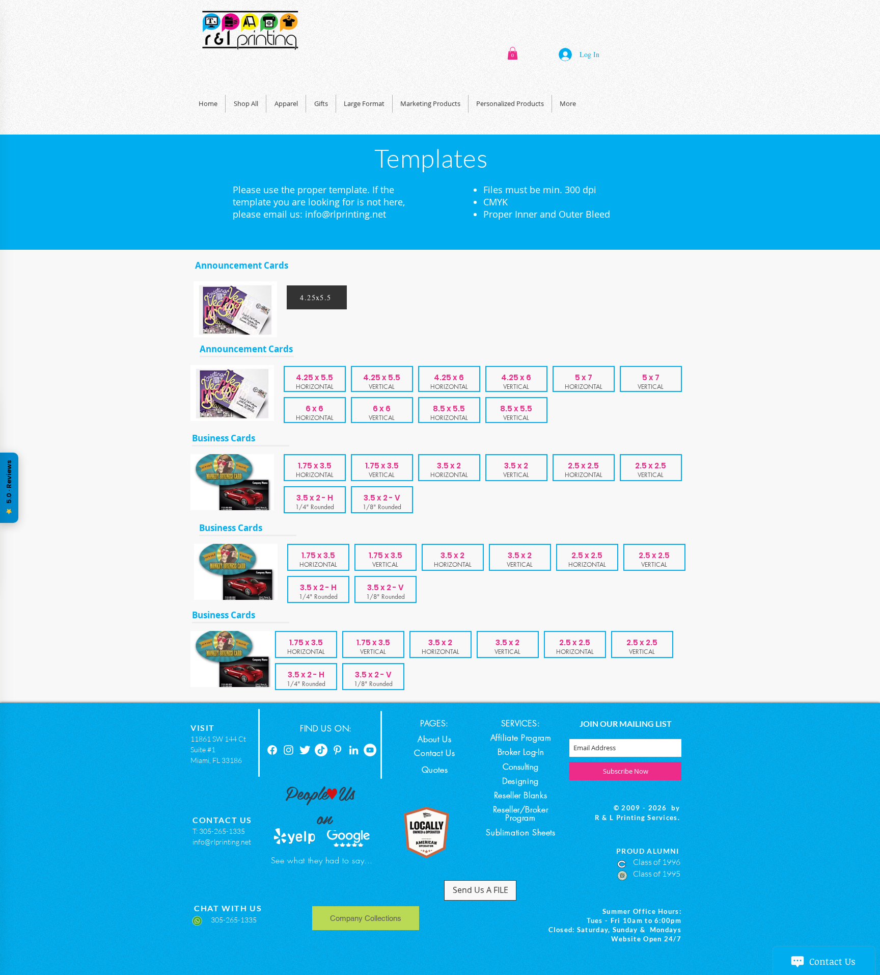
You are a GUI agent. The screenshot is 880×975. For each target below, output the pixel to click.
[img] (315, 467)
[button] (512, 53)
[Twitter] (304, 750)
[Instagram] (288, 750)
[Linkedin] (353, 750)
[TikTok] (321, 750)
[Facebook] (272, 750)
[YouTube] (370, 750)
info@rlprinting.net (345, 214)
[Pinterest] (337, 750)
